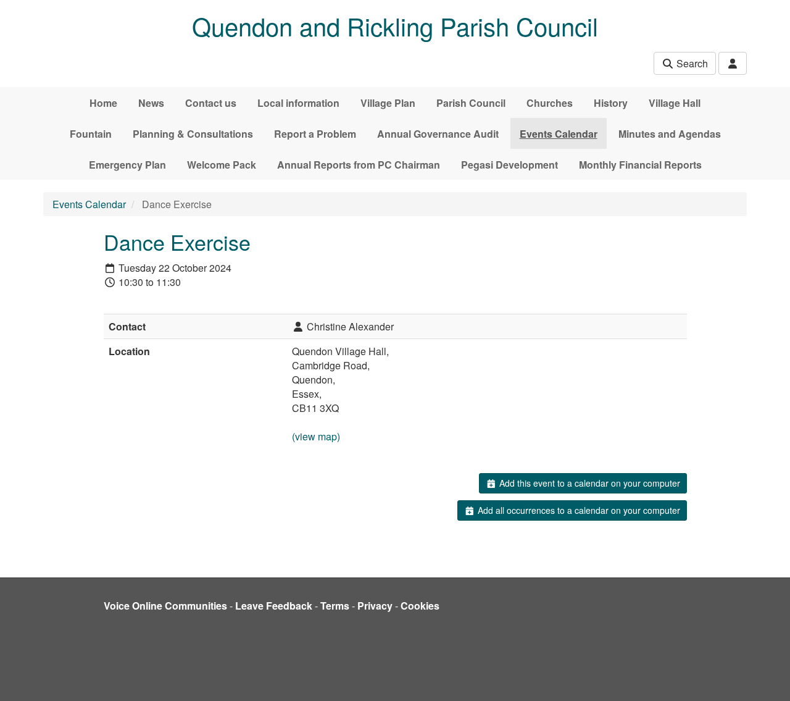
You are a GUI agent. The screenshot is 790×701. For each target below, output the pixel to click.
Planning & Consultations (193, 134)
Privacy (375, 605)
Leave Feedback (273, 605)
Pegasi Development (509, 164)
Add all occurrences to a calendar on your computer (577, 510)
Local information (298, 103)
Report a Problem (315, 134)
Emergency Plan (127, 164)
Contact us (210, 103)
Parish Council (470, 103)
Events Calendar (558, 134)
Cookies (420, 605)
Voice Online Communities (165, 605)
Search (691, 63)
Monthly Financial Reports (640, 164)
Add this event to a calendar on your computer (588, 483)
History (611, 103)
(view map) (316, 436)
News (151, 103)
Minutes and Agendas (669, 134)
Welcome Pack (221, 164)
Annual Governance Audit (438, 134)
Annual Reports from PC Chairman (358, 164)
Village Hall (675, 103)
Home (103, 103)
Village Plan (387, 103)
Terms (334, 605)
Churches (549, 103)
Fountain (91, 134)
